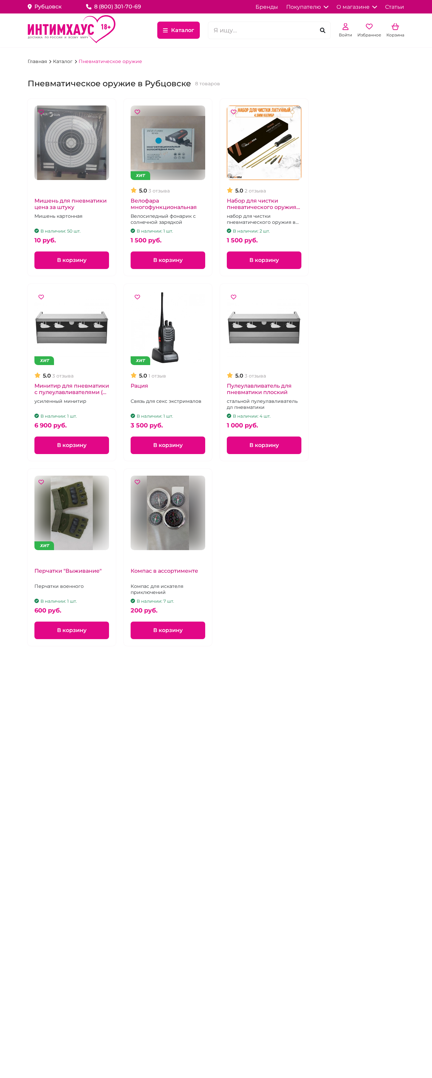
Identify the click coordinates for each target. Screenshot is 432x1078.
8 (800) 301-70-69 (117, 6)
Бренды (266, 7)
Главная (38, 61)
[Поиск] (322, 30)
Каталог (182, 30)
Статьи (394, 7)
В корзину (71, 260)
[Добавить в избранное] (41, 112)
